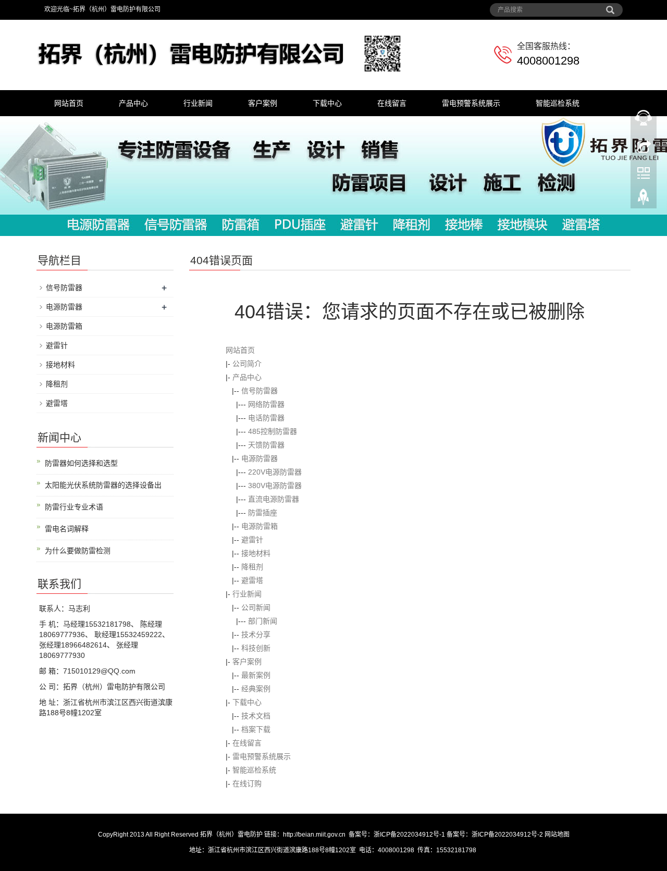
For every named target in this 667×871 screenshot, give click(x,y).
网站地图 (557, 834)
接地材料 (255, 553)
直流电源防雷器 (273, 499)
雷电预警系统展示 (471, 103)
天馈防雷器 (266, 445)
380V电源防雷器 (275, 485)
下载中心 (327, 103)
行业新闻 (198, 103)
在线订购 (247, 783)
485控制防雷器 (272, 431)
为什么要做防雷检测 (77, 550)
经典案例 (255, 689)
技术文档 (255, 716)
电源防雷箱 (259, 526)
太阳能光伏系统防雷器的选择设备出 (103, 485)
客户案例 (262, 103)
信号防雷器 (259, 391)
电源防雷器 (259, 458)
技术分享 (255, 634)
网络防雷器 (266, 404)
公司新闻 (255, 607)
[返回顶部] (644, 199)
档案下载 (255, 729)
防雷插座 (262, 512)
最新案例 (255, 675)
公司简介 (247, 363)
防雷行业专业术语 (74, 507)
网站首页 (68, 103)
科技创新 (255, 648)
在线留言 (391, 103)
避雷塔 (252, 580)
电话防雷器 (266, 418)
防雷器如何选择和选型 (81, 463)
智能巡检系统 (557, 103)
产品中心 (133, 103)
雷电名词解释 (67, 529)
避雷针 (252, 540)
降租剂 (252, 567)
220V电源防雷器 (275, 472)
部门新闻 (262, 621)
